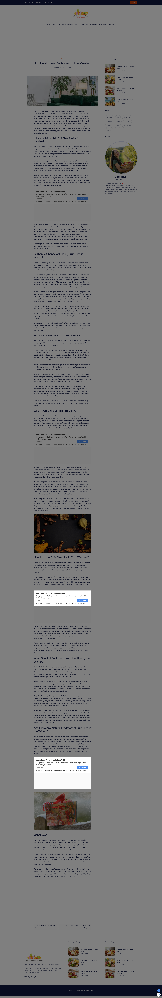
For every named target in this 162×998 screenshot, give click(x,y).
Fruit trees (109, 121)
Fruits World (62, 59)
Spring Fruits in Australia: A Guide (125, 78)
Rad (70, 67)
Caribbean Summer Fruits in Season (126, 100)
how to (128, 121)
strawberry (110, 130)
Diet (118, 117)
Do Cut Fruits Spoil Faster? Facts (125, 67)
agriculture (109, 117)
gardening (119, 121)
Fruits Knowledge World (78, 990)
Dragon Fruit (126, 117)
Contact (133, 2)
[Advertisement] (81, 41)
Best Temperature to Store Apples (125, 89)
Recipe (117, 125)
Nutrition (109, 125)
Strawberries (127, 125)
